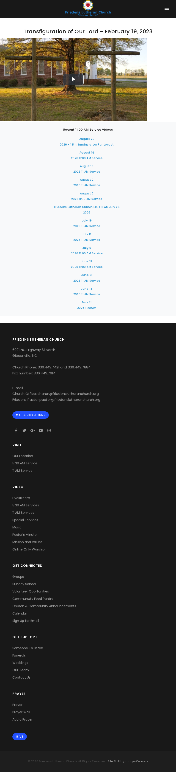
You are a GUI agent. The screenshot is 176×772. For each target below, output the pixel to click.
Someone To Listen (27, 648)
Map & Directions (30, 415)
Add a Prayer (22, 719)
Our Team (20, 670)
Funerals (19, 655)
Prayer (17, 704)
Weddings (20, 662)
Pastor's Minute (24, 534)
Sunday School (24, 584)
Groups (18, 576)
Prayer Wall (21, 712)
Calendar (19, 613)
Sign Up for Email (25, 620)
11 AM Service (22, 470)
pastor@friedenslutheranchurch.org (69, 399)
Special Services (25, 520)
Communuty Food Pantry (32, 598)
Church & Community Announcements (44, 606)
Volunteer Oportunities (30, 591)
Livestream (21, 498)
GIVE (19, 736)
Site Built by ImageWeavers (127, 761)
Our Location (22, 456)
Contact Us (21, 677)
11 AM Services (23, 512)
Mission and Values (27, 542)
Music (17, 527)
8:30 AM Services (25, 505)
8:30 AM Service (24, 463)
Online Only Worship (28, 549)
